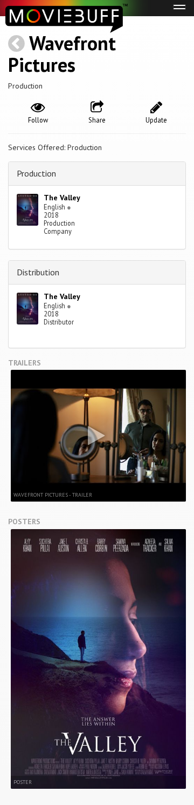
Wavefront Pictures (62, 53)
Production (36, 173)
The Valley (62, 197)
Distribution (38, 272)
